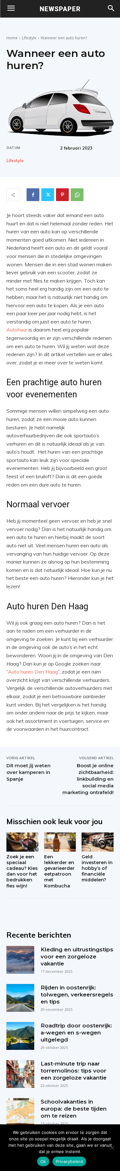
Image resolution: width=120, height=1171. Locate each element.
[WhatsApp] (77, 194)
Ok (43, 1161)
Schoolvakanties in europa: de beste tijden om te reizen (74, 1108)
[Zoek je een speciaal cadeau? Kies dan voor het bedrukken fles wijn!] (22, 842)
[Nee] (112, 1147)
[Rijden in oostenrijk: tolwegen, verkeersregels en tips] (20, 998)
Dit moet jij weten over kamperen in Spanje (28, 772)
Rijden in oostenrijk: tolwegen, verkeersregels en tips (77, 994)
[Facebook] (33, 194)
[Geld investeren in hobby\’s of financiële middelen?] (98, 842)
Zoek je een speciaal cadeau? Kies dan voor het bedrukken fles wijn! (22, 871)
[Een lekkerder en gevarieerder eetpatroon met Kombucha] (60, 842)
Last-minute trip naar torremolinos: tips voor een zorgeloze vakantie (74, 1070)
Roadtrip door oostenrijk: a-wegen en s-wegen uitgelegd (76, 1032)
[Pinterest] (62, 194)
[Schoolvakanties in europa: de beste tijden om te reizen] (20, 1112)
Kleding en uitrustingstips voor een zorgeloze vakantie (77, 956)
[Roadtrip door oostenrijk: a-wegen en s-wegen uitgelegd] (20, 1036)
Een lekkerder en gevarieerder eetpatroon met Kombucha (59, 871)
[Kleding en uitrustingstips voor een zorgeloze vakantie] (20, 960)
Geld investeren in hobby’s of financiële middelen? (97, 868)
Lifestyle (29, 38)
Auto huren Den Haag (33, 671)
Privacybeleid (69, 1161)
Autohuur (16, 329)
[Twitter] (47, 194)
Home (12, 38)
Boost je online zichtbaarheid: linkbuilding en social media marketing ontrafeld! (88, 778)
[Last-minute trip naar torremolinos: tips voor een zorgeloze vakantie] (20, 1074)
